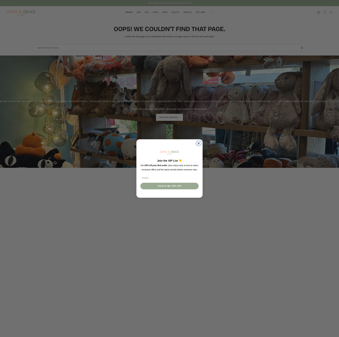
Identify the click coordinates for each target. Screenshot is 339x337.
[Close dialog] (198, 143)
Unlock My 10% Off (169, 186)
